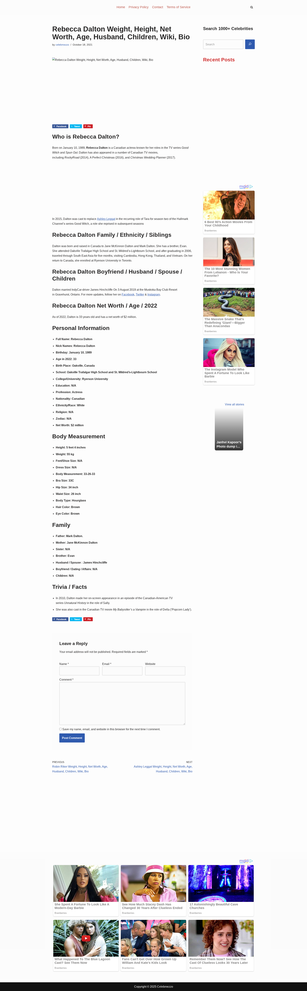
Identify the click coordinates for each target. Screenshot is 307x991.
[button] (251, 7)
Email (106, 663)
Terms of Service (178, 7)
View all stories (234, 404)
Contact (157, 7)
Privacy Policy (139, 7)
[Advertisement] (122, 98)
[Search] (250, 44)
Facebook (128, 294)
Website (150, 663)
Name (64, 663)
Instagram (153, 294)
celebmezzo (62, 44)
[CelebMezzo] (70, 7)
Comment (66, 679)
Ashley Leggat (106, 218)
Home (121, 7)
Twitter (140, 294)
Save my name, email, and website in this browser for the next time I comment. (111, 729)
